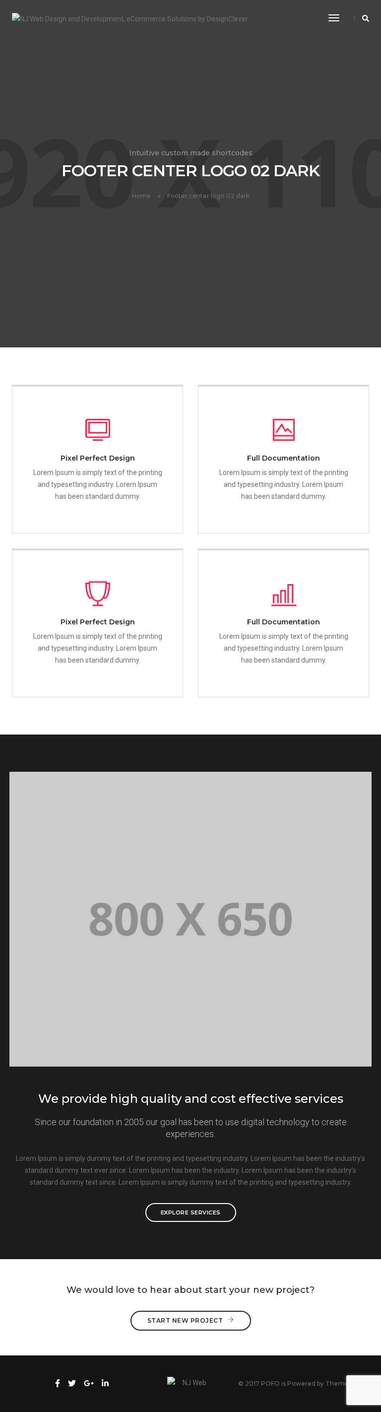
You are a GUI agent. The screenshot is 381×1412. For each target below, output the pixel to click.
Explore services (191, 1212)
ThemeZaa (342, 1383)
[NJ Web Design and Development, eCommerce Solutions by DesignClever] (130, 18)
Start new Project (185, 1320)
